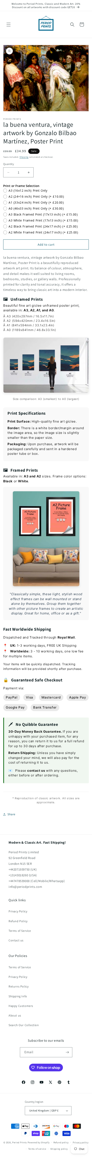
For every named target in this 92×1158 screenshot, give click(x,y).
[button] (8, 24)
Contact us (16, 940)
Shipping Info (18, 996)
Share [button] (11, 814)
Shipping (23, 157)
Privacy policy (81, 1142)
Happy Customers (21, 1006)
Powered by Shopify (39, 1142)
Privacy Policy (18, 911)
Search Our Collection (24, 1025)
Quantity (8, 164)
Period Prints (19, 1142)
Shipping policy (59, 1148)
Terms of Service (20, 931)
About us (15, 1015)
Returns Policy (18, 986)
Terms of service (37, 1148)
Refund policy (61, 1142)
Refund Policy (18, 921)
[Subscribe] (67, 1052)
